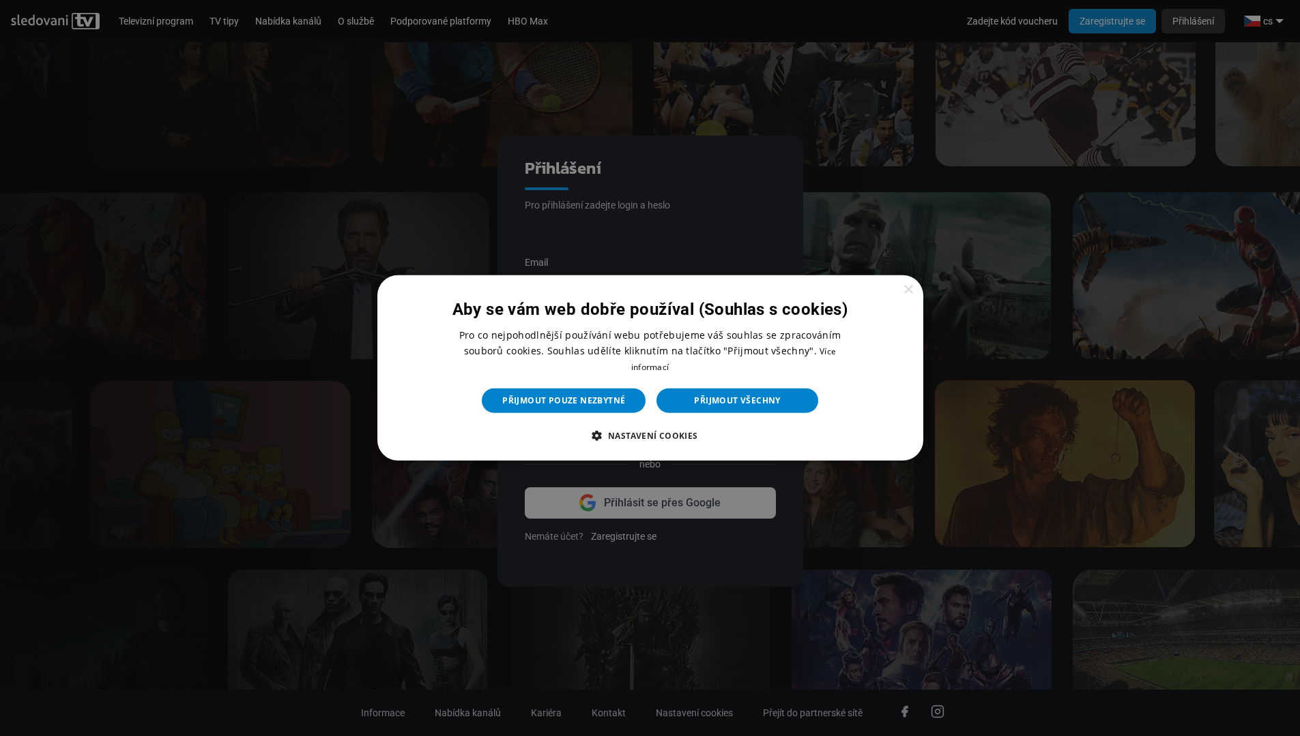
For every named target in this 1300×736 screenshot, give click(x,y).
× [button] (908, 290)
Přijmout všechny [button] (737, 400)
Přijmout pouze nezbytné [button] (563, 400)
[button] (649, 435)
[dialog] (650, 368)
